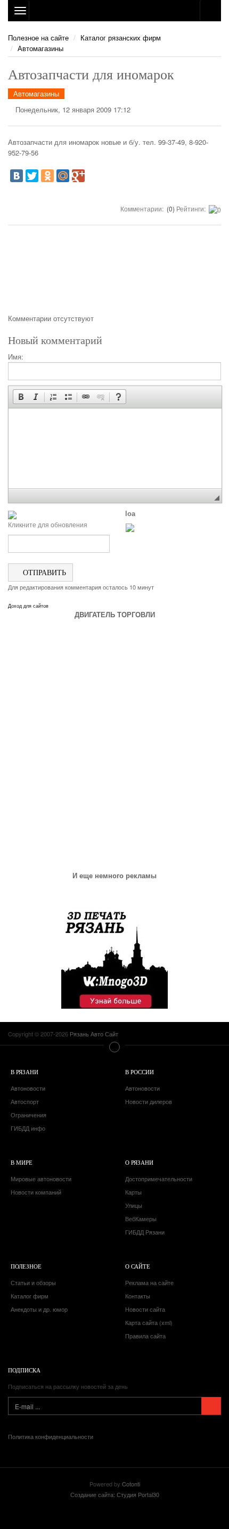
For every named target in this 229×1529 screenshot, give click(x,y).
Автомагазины (40, 48)
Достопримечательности (158, 1178)
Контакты (137, 1295)
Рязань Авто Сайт (114, 10)
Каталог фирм (29, 1295)
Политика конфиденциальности (50, 1436)
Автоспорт (25, 1101)
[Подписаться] (211, 1406)
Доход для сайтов (28, 606)
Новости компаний (36, 1192)
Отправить (43, 572)
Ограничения (28, 1114)
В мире (21, 1162)
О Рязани (139, 1162)
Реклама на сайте (149, 1282)
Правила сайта (145, 1335)
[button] (20, 397)
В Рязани (24, 1072)
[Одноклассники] (47, 175)
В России (139, 1072)
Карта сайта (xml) (149, 1322)
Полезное (26, 1266)
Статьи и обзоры (33, 1282)
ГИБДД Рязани (145, 1232)
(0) (170, 208)
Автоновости (28, 1088)
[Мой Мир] (62, 175)
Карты (133, 1192)
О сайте (137, 1266)
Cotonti (131, 1483)
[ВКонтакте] (16, 175)
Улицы (133, 1205)
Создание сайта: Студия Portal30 (114, 1494)
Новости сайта (145, 1309)
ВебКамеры (141, 1218)
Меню (114, 1047)
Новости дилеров (148, 1101)
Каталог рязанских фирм (120, 37)
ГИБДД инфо (28, 1128)
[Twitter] (32, 175)
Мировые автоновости (41, 1178)
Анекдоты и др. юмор (39, 1309)
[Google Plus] (78, 175)
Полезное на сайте (38, 37)
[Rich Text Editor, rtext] (115, 448)
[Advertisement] (114, 273)
